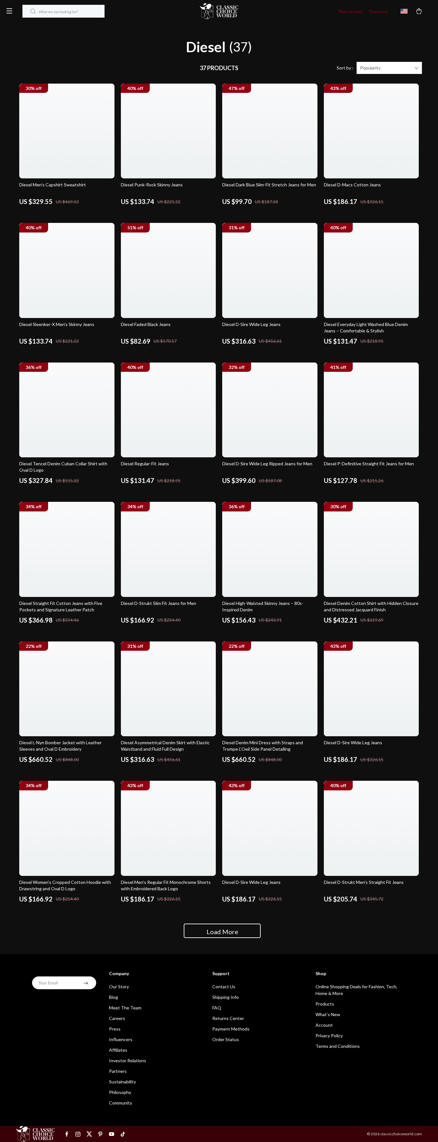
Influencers (120, 1039)
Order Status (225, 1039)
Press (115, 1029)
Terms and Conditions (338, 1046)
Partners (118, 1071)
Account (324, 1025)
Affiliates (118, 1050)
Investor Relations (127, 1060)
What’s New (328, 1014)
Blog (113, 997)
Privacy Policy (329, 1035)
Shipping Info (225, 997)
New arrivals (351, 11)
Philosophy (120, 1092)
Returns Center (228, 1018)
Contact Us (223, 986)
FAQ (216, 1007)
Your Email (48, 982)
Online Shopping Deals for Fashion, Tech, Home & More (356, 990)
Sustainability (122, 1081)
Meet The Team (125, 1007)
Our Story (119, 986)
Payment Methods (230, 1029)
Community (120, 1102)
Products (325, 1004)
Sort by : (345, 67)
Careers (117, 1018)
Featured (378, 11)
